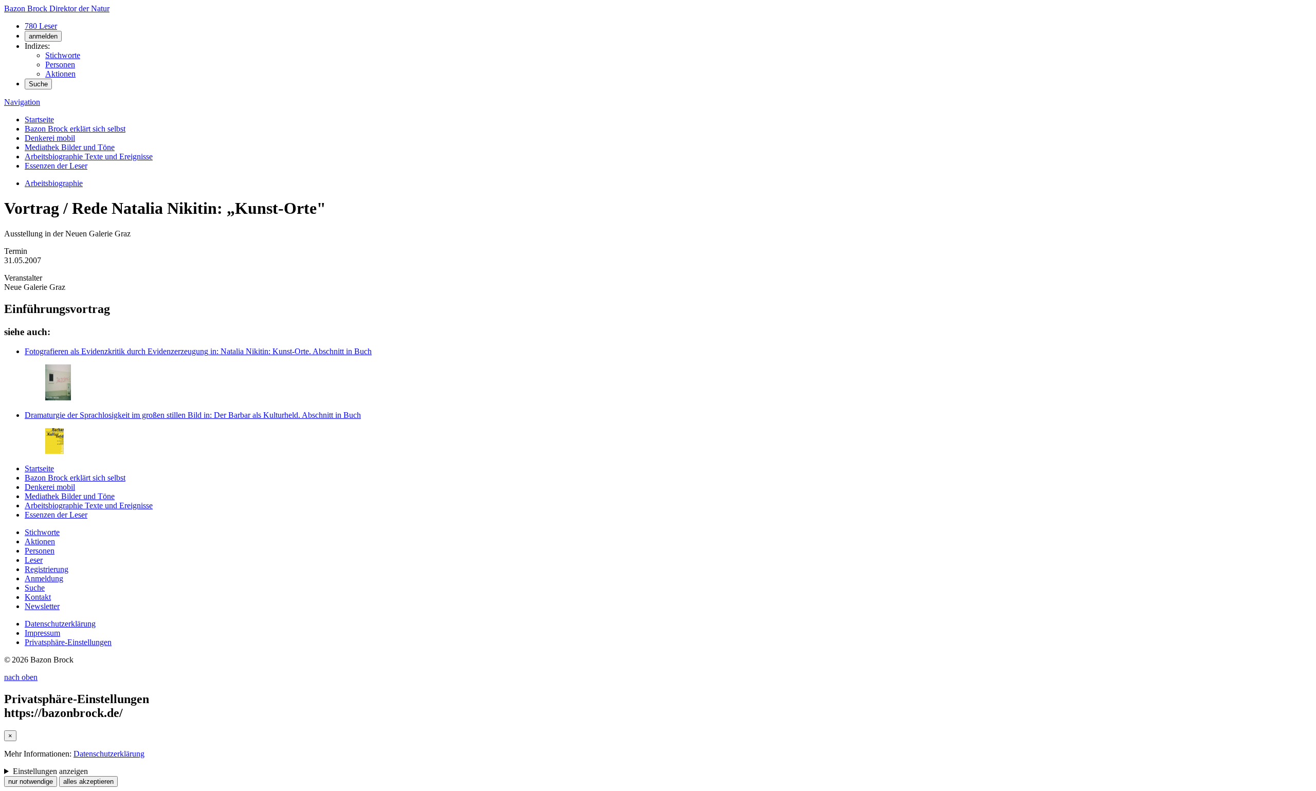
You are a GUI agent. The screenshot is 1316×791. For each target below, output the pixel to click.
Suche (38, 84)
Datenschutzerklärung (60, 623)
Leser (34, 560)
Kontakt (38, 597)
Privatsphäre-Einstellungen (68, 642)
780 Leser (41, 26)
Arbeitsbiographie (54, 183)
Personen (60, 64)
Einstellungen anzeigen (50, 771)
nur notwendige (30, 781)
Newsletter (42, 606)
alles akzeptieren (88, 781)
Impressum (42, 633)
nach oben (21, 677)
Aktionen (60, 73)
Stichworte (62, 55)
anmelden (43, 36)
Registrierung (46, 569)
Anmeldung (44, 578)
